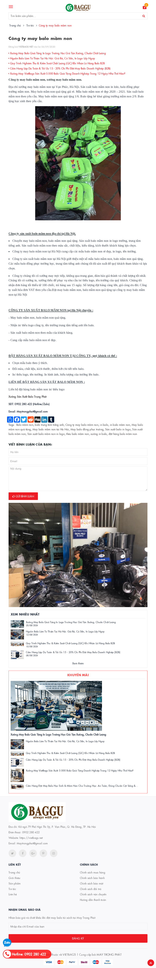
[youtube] (43, 853)
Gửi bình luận (24, 496)
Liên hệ (13, 894)
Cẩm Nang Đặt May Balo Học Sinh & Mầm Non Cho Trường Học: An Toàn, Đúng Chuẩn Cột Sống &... (82, 785)
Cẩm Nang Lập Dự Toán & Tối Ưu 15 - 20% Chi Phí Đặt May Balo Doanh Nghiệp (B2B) (59, 68)
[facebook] (22, 853)
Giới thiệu (14, 878)
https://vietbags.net (31, 838)
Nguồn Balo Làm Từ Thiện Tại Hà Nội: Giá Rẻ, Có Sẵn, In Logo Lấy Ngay (52, 58)
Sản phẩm (15, 883)
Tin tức (12, 889)
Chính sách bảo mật (91, 883)
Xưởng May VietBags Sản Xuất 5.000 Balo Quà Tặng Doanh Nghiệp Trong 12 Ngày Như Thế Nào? (67, 73)
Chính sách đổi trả (90, 889)
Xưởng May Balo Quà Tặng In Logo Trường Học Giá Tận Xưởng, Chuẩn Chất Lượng (57, 53)
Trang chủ (14, 872)
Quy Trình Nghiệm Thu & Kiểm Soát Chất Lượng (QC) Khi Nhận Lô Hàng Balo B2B (57, 63)
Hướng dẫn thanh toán (93, 900)
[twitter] (12, 853)
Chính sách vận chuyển (93, 894)
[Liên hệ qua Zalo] (7, 943)
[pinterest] (53, 853)
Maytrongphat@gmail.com (32, 843)
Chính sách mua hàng (92, 872)
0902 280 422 (31, 832)
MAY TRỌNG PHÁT (109, 954)
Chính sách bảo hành (92, 878)
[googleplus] (33, 853)
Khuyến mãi (78, 675)
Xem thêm (78, 663)
